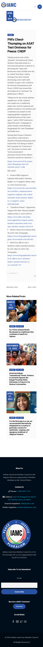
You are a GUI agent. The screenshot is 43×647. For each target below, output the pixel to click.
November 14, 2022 (12, 347)
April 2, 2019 (9, 16)
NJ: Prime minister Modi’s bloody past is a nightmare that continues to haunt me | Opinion (21, 333)
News (11, 35)
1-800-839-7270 (23, 491)
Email (19, 578)
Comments (13, 273)
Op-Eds (20, 326)
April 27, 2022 (10, 396)
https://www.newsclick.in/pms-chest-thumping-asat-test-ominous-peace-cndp (20, 164)
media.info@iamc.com (26, 507)
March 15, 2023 (10, 305)
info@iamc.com (27, 503)
